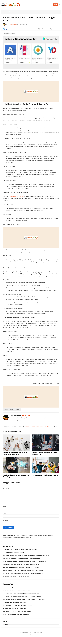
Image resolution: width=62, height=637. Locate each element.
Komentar (6, 488)
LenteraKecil (39, 632)
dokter (11, 409)
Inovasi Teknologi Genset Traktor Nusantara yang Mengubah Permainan (23, 570)
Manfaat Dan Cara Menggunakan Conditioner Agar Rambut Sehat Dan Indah (24, 599)
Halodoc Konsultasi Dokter (15, 196)
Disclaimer (32, 634)
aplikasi (6, 409)
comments (55, 28)
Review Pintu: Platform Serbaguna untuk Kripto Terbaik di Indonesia (21, 564)
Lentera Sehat (13, 24)
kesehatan (18, 409)
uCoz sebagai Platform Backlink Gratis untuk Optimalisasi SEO (20, 549)
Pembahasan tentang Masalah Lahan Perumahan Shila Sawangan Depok (23, 573)
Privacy (38, 634)
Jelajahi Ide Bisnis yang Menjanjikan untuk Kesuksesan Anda (15, 453)
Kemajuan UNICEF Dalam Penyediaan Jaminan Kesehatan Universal (21, 593)
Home (5, 12)
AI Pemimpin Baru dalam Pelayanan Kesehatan (16, 614)
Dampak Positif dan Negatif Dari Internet (14, 608)
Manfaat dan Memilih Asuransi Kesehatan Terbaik (17, 611)
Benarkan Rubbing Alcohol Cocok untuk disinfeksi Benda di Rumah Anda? (23, 587)
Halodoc (8, 264)
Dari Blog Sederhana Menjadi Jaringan (13, 552)
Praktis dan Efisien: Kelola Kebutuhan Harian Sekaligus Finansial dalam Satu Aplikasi (26, 555)
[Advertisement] (31, 91)
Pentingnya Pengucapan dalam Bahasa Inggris (16, 576)
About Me (26, 634)
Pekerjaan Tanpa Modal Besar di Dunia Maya (15, 602)
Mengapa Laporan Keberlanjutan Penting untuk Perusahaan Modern (21, 558)
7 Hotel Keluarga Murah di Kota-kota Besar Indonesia (17, 605)
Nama (5, 506)
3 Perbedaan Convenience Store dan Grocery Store (17, 590)
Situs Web (6, 520)
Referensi (10, 12)
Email (5, 513)
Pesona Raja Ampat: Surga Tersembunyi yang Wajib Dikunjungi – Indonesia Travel (25, 561)
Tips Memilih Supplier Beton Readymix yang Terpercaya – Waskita (21, 567)
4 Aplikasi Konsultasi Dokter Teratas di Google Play (37, 426)
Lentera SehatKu (23, 428)
